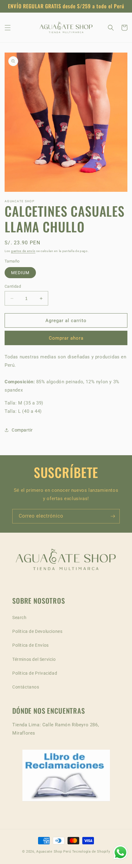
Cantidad (13, 286)
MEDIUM (20, 272)
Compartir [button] (22, 430)
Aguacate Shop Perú (53, 852)
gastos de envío (23, 251)
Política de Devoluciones (37, 631)
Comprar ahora (66, 338)
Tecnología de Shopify (91, 852)
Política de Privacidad (34, 673)
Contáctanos (25, 686)
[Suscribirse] (112, 516)
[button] (7, 27)
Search (19, 617)
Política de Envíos (30, 645)
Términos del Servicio (34, 659)
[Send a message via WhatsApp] (120, 852)
